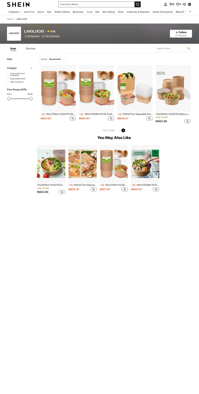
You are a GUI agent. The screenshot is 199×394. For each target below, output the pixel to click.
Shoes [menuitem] (121, 12)
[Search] (137, 4)
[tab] (13, 48)
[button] (184, 4)
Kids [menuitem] (97, 12)
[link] (171, 4)
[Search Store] (188, 48)
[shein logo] (18, 4)
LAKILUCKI (34, 31)
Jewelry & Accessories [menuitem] (163, 12)
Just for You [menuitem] (29, 12)
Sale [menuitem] (49, 12)
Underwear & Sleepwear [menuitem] (138, 12)
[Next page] (127, 130)
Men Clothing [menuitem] (108, 12)
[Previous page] (119, 130)
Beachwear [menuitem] (78, 12)
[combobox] (53, 59)
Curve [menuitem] (89, 12)
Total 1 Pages (109, 130)
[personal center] (165, 4)
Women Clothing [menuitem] (62, 12)
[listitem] (32, 36)
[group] (19, 74)
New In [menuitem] (40, 12)
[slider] (8, 98)
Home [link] (10, 19)
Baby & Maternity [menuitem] (184, 12)
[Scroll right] (190, 12)
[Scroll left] (186, 12)
